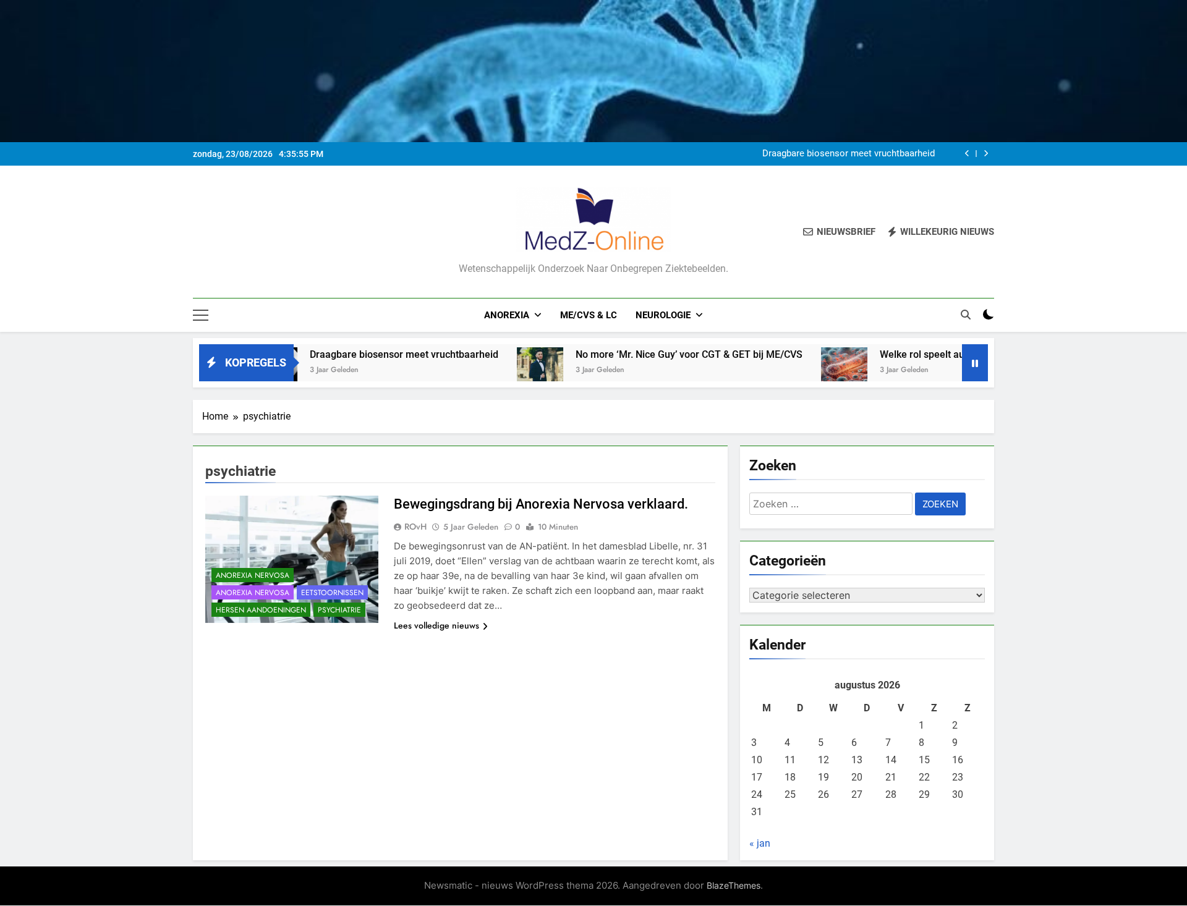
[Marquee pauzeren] (975, 362)
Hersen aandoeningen (261, 610)
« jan (759, 843)
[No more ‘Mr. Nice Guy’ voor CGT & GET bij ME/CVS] (503, 370)
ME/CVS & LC (588, 315)
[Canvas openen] (200, 315)
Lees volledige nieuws (436, 625)
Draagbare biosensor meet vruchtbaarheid (848, 154)
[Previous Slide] (967, 153)
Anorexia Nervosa (252, 575)
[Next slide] (985, 153)
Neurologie (663, 315)
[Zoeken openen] (966, 315)
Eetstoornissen (332, 592)
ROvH (415, 526)
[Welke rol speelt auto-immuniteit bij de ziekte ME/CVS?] (807, 370)
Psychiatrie (339, 610)
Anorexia (506, 315)
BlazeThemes (733, 885)
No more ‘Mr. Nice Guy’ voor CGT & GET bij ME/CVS (651, 354)
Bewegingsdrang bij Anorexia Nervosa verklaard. (541, 504)
